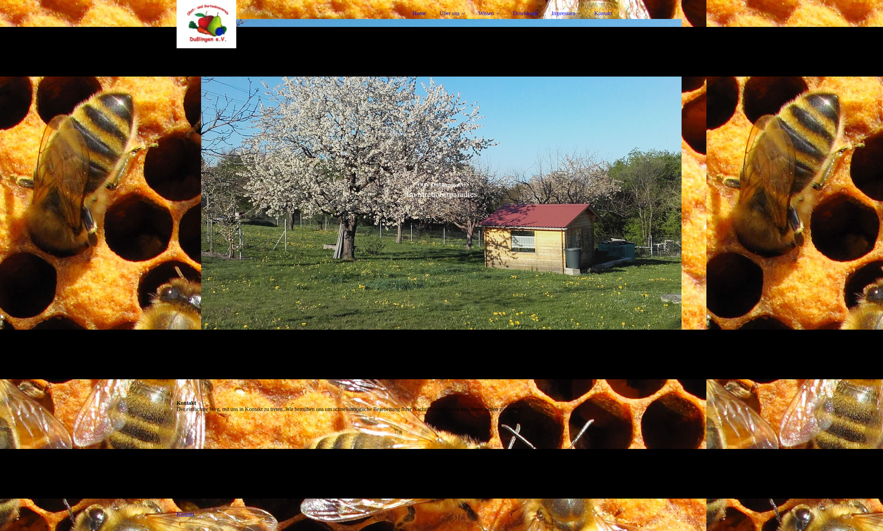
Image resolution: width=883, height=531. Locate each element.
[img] (237, 24)
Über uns (449, 13)
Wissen (486, 13)
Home (419, 13)
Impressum (563, 13)
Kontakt (603, 13)
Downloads (525, 13)
